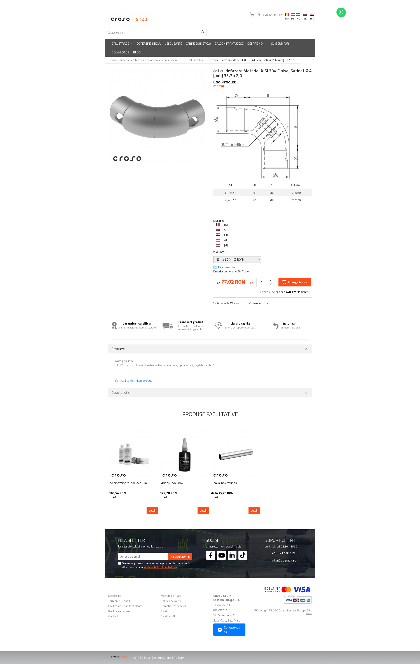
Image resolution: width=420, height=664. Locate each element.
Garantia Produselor (173, 606)
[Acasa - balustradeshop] (156, 19)
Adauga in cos (297, 282)
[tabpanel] (157, 116)
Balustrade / (196, 60)
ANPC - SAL (168, 616)
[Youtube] (221, 555)
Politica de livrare (119, 611)
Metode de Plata (171, 596)
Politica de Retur (171, 601)
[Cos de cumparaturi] (252, 14)
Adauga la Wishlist (228, 303)
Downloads (120, 52)
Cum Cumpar (280, 43)
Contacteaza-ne (232, 629)
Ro (287, 13)
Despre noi (255, 43)
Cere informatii (261, 303)
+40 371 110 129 (283, 553)
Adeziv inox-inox (172, 483)
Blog (137, 52)
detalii (152, 510)
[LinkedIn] (232, 555)
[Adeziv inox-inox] (184, 454)
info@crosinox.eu (283, 560)
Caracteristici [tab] (121, 392)
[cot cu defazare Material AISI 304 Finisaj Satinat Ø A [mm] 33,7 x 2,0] (157, 116)
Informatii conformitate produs (133, 381)
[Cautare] (203, 32)
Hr (312, 14)
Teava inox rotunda (224, 483)
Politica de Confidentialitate (160, 567)
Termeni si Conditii (119, 601)
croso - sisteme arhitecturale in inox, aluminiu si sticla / (144, 60)
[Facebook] (210, 555)
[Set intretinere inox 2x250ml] (133, 454)
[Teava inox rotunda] (235, 454)
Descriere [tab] (118, 348)
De (293, 14)
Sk (305, 13)
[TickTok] (242, 555)
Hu (298, 13)
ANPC (164, 611)
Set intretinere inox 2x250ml (128, 483)
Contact (113, 616)
